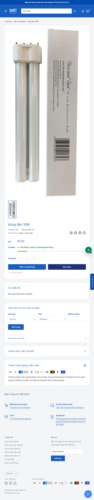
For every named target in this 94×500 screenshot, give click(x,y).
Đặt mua (57, 458)
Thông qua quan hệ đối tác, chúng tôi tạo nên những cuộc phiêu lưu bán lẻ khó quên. (71, 421)
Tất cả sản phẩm (20, 21)
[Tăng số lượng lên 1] (34, 258)
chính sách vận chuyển (14, 445)
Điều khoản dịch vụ (12, 456)
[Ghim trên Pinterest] (75, 232)
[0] (87, 11)
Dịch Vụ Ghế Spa (11, 463)
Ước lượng (16, 327)
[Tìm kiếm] (74, 11)
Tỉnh (40, 314)
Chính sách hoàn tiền (16, 338)
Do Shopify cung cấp (12, 493)
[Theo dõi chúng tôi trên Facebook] (6, 483)
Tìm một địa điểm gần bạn (20, 419)
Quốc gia (12, 314)
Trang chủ (8, 21)
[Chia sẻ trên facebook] (71, 232)
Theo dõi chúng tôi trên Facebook (69, 407)
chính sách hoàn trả (12, 449)
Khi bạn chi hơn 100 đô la (20, 407)
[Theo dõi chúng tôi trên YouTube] (15, 483)
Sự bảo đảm (9, 459)
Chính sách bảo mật (13, 452)
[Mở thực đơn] (6, 11)
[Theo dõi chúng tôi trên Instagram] (10, 483)
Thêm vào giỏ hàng (27, 267)
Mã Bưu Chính (74, 314)
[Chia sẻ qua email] (84, 232)
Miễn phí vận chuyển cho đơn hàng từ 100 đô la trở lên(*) (47, 2)
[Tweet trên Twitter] (80, 232)
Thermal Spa (13, 230)
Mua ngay (67, 267)
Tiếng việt (9, 473)
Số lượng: (12, 258)
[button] (15, 272)
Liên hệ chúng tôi (12, 441)
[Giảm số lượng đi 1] (20, 258)
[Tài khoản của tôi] (83, 11)
